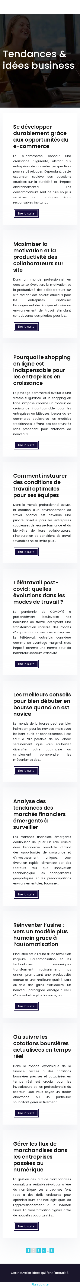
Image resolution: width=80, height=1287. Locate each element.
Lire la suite (26, 213)
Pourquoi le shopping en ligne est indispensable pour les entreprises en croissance (42, 370)
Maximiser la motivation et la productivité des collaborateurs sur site (38, 257)
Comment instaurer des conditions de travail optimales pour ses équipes (40, 485)
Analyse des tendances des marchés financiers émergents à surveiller (39, 814)
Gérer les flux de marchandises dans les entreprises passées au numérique (40, 1156)
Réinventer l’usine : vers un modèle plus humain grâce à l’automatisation (40, 934)
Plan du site (40, 1284)
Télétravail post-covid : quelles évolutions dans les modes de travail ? (39, 592)
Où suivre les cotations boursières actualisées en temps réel (42, 1046)
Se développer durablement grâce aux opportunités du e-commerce (40, 136)
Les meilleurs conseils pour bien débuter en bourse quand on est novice (42, 704)
